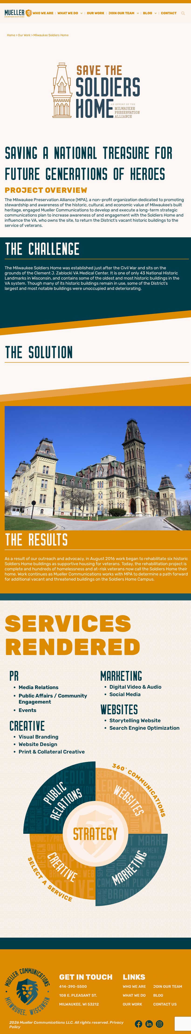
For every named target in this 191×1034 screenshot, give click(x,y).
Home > (12, 35)
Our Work (132, 1004)
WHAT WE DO (68, 13)
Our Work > (25, 35)
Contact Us (165, 1004)
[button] (183, 13)
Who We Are (134, 986)
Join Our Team (167, 986)
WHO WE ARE (43, 13)
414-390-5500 (73, 986)
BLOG (147, 13)
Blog (158, 995)
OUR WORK (95, 13)
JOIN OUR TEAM (121, 13)
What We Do (134, 995)
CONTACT (169, 13)
